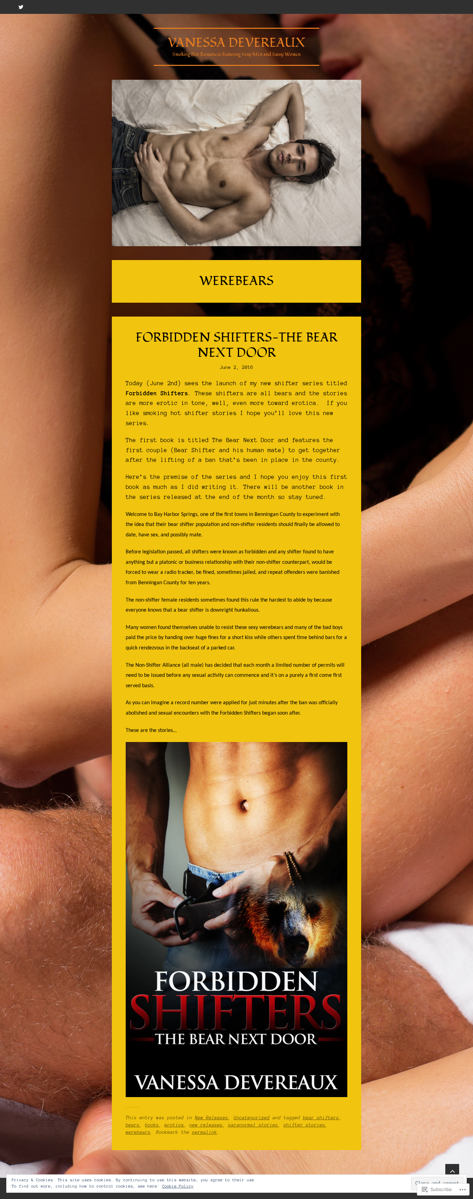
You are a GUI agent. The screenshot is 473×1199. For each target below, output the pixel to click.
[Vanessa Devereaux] (236, 163)
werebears (138, 1132)
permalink (204, 1132)
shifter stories (304, 1125)
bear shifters (321, 1117)
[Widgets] (452, 1171)
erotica (174, 1125)
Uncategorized (252, 1117)
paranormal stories (253, 1125)
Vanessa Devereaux (236, 43)
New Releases (211, 1117)
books (152, 1125)
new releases (206, 1125)
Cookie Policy (178, 1186)
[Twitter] (21, 7)
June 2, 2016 (236, 367)
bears (133, 1125)
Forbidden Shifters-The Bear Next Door (237, 345)
